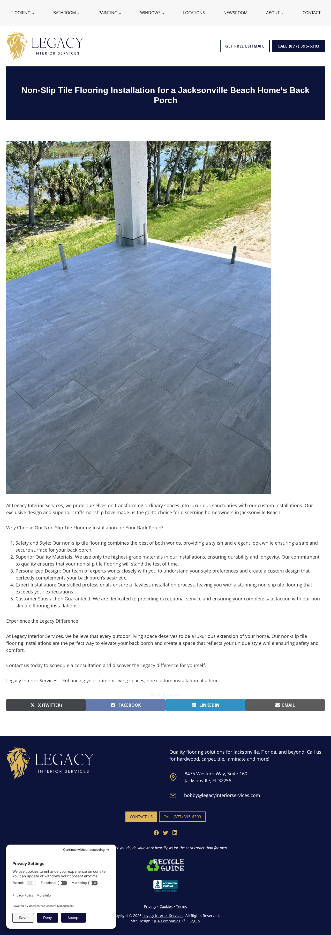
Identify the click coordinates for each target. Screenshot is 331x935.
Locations (194, 13)
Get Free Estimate (245, 46)
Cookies (166, 906)
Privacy (150, 906)
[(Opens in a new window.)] (165, 865)
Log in (195, 920)
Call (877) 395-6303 (298, 46)
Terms (181, 906)
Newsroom (235, 13)
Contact (312, 13)
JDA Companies (167, 921)
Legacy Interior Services (162, 915)
